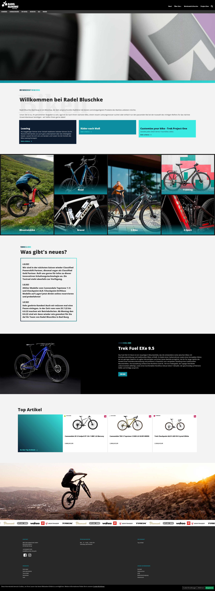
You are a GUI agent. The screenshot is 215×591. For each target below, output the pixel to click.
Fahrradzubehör (14, 12)
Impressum (140, 577)
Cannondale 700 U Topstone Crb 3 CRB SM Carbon (129, 436)
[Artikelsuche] (212, 6)
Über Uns (177, 6)
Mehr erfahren (25, 141)
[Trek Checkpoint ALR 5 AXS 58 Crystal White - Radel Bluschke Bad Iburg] (85, 425)
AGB (138, 573)
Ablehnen (201, 588)
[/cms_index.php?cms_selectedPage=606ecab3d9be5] (107, 46)
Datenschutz (141, 571)
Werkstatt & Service (191, 6)
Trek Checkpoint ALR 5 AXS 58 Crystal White (82, 436)
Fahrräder (4, 12)
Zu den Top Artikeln (28, 450)
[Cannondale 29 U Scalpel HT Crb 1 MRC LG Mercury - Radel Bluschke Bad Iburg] (174, 425)
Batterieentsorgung (142, 575)
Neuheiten (32, 12)
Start (170, 6)
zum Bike (122, 374)
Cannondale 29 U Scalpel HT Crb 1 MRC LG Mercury (174, 436)
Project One (205, 6)
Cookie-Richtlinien (98, 586)
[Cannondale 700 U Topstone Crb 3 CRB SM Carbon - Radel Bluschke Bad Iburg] (130, 425)
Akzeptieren (209, 588)
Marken (45, 12)
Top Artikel (24, 12)
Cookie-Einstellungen (189, 588)
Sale (39, 12)
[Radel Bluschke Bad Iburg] (10, 5)
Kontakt (139, 569)
